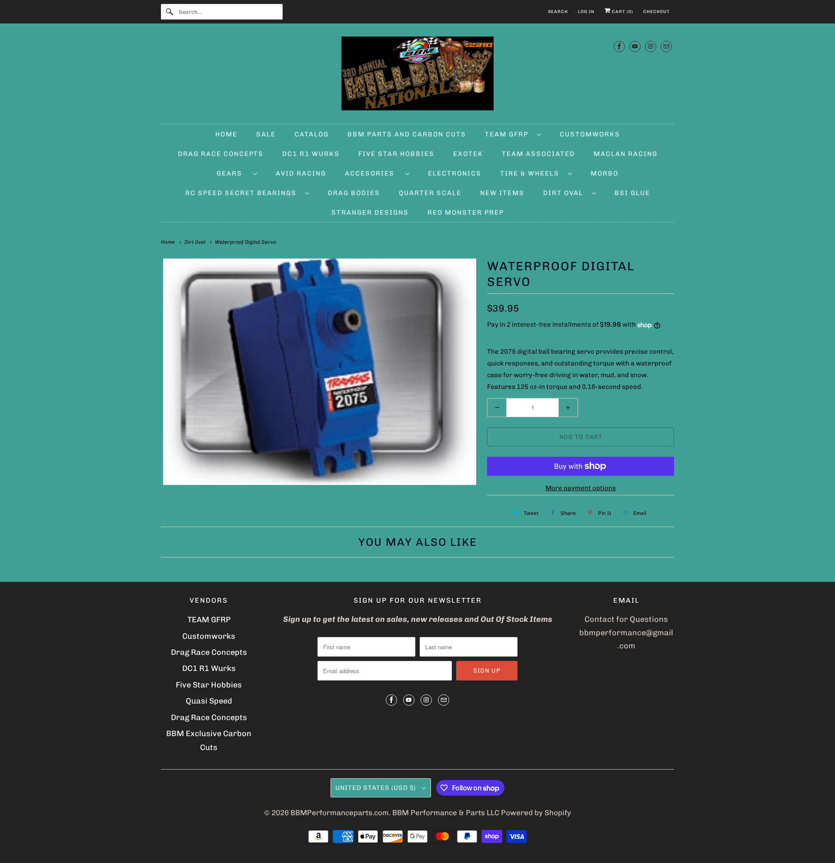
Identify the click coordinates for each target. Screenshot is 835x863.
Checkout (656, 11)
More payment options (580, 488)
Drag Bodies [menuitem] (354, 193)
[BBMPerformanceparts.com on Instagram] (650, 46)
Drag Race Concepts (209, 652)
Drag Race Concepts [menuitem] (221, 154)
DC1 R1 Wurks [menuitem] (311, 154)
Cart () (622, 11)
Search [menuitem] (558, 11)
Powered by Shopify (536, 812)
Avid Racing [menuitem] (301, 173)
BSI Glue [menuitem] (632, 193)
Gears (233, 173)
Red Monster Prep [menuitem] (466, 212)
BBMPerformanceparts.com (340, 812)
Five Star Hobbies (209, 685)
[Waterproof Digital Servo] (319, 372)
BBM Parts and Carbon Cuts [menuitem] (406, 134)
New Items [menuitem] (502, 193)
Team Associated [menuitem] (538, 154)
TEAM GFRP (208, 619)
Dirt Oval (565, 193)
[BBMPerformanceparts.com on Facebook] (619, 46)
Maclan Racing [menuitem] (626, 154)
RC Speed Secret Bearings (243, 193)
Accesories (373, 173)
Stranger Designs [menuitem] (370, 212)
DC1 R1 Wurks (209, 668)
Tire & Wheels (532, 173)
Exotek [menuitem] (468, 154)
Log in (586, 11)
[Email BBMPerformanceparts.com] (666, 46)
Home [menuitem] (226, 134)
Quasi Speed (209, 701)
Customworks (208, 636)
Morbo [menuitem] (604, 173)
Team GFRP (509, 134)
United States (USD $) (376, 788)
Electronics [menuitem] (454, 173)
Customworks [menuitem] (590, 134)
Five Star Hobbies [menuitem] (396, 154)
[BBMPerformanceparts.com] (417, 76)
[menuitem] (513, 134)
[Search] (169, 12)
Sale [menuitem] (266, 134)
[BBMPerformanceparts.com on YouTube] (635, 46)
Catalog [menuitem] (311, 134)
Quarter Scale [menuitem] (430, 193)
